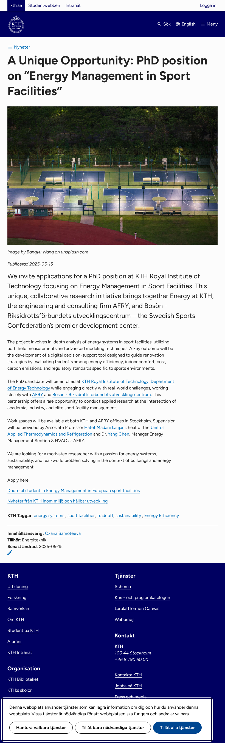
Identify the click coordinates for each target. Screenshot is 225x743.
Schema (123, 586)
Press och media (131, 696)
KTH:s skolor (19, 690)
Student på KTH (23, 630)
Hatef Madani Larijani (105, 427)
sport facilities (81, 515)
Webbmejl (124, 619)
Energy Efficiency (161, 515)
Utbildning (17, 586)
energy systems (49, 515)
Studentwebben (44, 5)
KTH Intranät (19, 652)
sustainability (129, 515)
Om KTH (15, 619)
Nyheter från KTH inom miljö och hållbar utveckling (57, 501)
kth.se (16, 5)
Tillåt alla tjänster (177, 727)
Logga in (208, 5)
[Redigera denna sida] (9, 552)
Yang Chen (118, 434)
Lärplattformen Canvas (137, 608)
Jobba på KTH (128, 685)
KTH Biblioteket (22, 679)
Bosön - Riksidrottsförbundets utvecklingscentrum (101, 394)
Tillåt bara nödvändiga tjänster (113, 727)
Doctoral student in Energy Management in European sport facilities (73, 490)
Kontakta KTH (128, 674)
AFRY (38, 394)
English (189, 24)
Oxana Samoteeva (63, 533)
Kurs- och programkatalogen (142, 597)
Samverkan (18, 608)
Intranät (73, 5)
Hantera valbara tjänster (41, 727)
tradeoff (105, 515)
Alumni (14, 641)
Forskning (16, 597)
